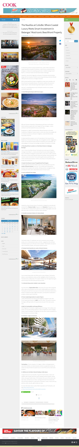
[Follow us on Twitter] (15, 19)
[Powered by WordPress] (5, 443)
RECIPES (29, 16)
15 (7, 228)
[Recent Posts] (66, 80)
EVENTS (57, 16)
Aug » (5, 233)
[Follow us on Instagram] (17, 19)
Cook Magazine (25, 35)
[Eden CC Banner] (40, 10)
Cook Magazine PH (32, 402)
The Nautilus (46, 402)
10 (12, 226)
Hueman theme (14, 443)
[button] (10, 101)
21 (4, 229)
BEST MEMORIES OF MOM (40, 417)
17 (12, 228)
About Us (67, 50)
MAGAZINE (68, 16)
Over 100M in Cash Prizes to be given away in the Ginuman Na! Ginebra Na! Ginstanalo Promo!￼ (74, 86)
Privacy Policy (68, 58)
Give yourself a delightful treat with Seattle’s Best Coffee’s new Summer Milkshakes (9, 153)
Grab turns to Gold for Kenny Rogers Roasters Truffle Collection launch (10, 194)
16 (9, 228)
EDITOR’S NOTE (5, 16)
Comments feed (5, 251)
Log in (3, 246)
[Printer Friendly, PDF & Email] (25, 392)
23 (9, 229)
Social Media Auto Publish (35, 446)
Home (67, 47)
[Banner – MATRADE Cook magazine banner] (39, 433)
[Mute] (15, 109)
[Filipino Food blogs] (71, 34)
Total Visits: (67, 199)
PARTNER (47, 16)
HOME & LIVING (41, 16)
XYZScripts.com (45, 446)
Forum (67, 60)
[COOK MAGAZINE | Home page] (10, 5)
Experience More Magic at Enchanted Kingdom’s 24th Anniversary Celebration (54, 419)
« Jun (2, 233)
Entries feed (4, 248)
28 (4, 231)
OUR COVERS (62, 16)
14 (4, 228)
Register (3, 243)
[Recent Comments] (73, 80)
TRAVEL (35, 16)
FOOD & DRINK (18, 16)
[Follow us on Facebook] (13, 19)
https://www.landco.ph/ (29, 387)
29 (7, 231)
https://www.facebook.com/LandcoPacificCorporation (34, 389)
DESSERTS (25, 16)
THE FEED (52, 16)
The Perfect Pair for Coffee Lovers (7, 167)
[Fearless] (10, 89)
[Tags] (76, 80)
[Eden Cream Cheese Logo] (71, 194)
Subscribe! (68, 55)
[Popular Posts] (69, 80)
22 (7, 229)
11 (14, 226)
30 (9, 231)
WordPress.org (4, 254)
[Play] (2, 109)
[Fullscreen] (17, 109)
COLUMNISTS (11, 16)
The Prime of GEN (24, 417)
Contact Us (68, 52)
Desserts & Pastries (4, 165)
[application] (10, 101)
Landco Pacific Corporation (39, 402)
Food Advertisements (12, 113)
